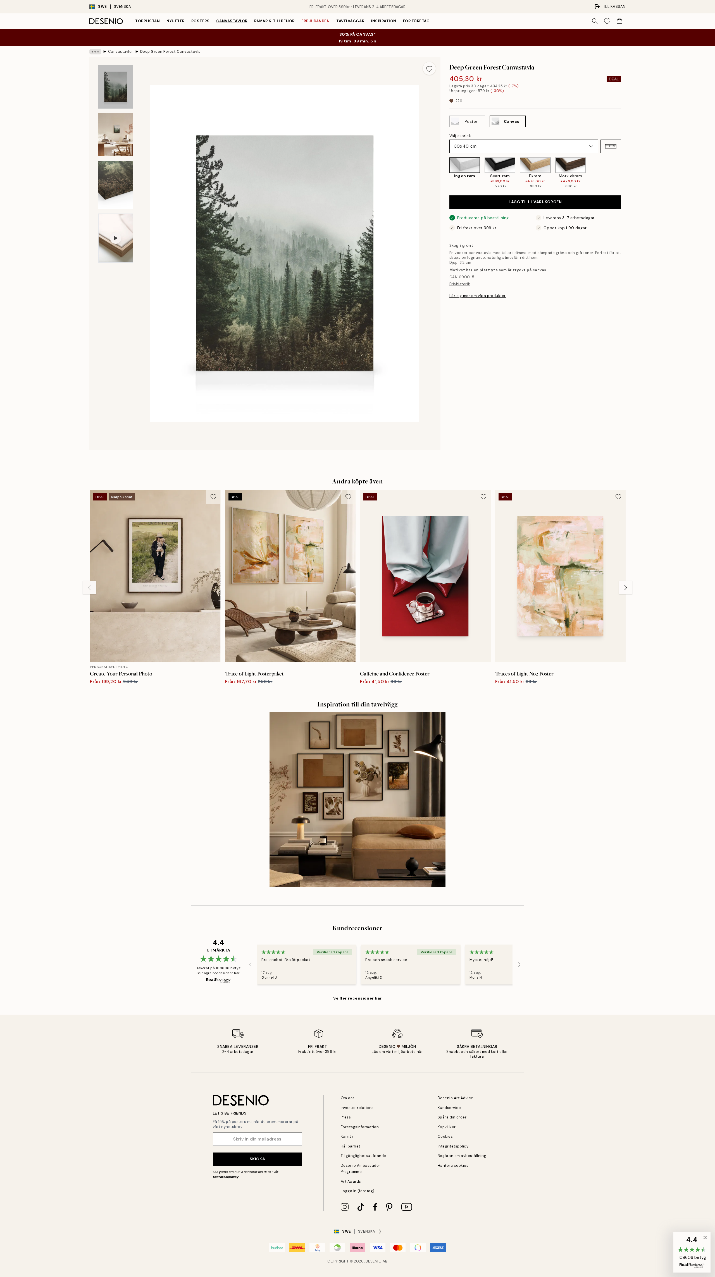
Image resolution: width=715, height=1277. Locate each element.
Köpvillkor (447, 1127)
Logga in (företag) (358, 1191)
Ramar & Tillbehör (274, 21)
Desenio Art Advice (455, 1098)
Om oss (348, 1098)
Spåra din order (452, 1117)
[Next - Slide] (625, 173)
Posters (200, 21)
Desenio (374, 1261)
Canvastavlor (231, 21)
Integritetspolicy (453, 1146)
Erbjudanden (315, 21)
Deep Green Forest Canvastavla (170, 51)
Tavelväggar (350, 21)
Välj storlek (460, 135)
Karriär (347, 1136)
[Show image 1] (115, 87)
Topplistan (147, 21)
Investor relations (357, 1107)
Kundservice (449, 1107)
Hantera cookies (453, 1165)
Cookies (445, 1136)
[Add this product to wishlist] (429, 68)
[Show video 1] (115, 238)
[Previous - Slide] (444, 173)
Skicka (257, 1158)
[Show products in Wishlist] (607, 21)
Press (346, 1117)
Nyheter (175, 21)
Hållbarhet (350, 1146)
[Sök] (595, 21)
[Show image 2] (115, 134)
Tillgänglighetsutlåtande (363, 1155)
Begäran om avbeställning (462, 1155)
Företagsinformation (360, 1127)
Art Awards (351, 1181)
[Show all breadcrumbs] (95, 51)
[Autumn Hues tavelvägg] (357, 799)
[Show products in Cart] (619, 21)
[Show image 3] (115, 185)
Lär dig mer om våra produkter (477, 295)
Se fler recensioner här (357, 998)
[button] (610, 146)
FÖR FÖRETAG (416, 21)
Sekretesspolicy (226, 1177)
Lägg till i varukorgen (535, 201)
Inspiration (383, 21)
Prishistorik (459, 284)
